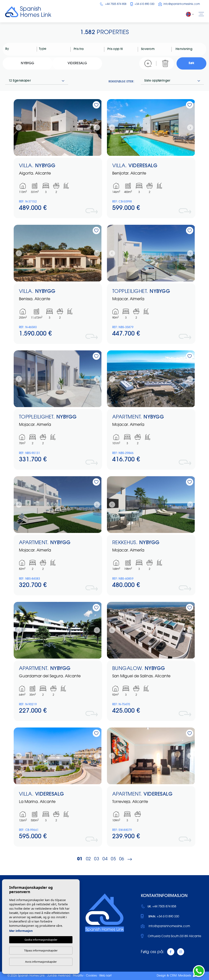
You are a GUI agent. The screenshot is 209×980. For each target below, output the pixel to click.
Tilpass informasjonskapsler (41, 950)
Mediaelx (184, 975)
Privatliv (78, 975)
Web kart (105, 975)
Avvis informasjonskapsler (41, 961)
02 (88, 859)
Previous (18, 127)
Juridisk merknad (58, 975)
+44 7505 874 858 (115, 4)
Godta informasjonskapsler (40, 939)
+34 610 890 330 (144, 4)
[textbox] (21, 49)
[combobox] (20, 49)
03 (96, 859)
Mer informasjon (21, 931)
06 (121, 859)
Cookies (91, 975)
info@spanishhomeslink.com (181, 4)
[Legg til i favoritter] (96, 105)
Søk (191, 63)
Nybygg (27, 63)
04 (105, 859)
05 (113, 859)
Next (98, 127)
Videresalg (77, 63)
